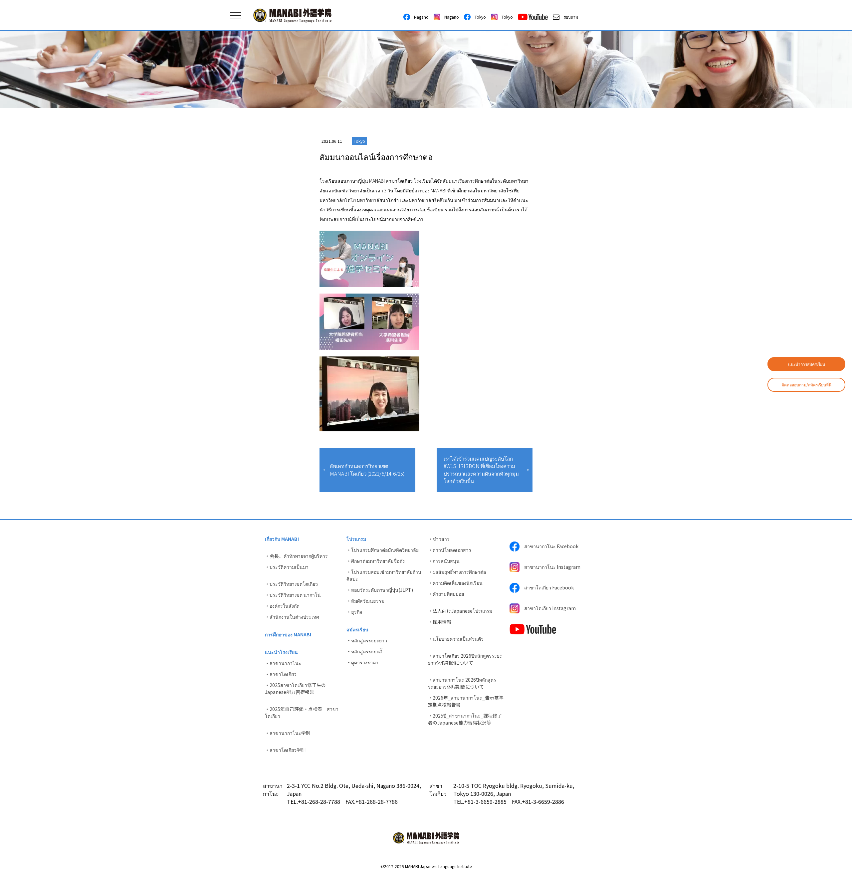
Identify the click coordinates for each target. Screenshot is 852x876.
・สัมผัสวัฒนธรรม (365, 600)
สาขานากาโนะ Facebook (549, 546)
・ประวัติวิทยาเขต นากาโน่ (293, 594)
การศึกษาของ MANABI (288, 634)
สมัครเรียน (357, 629)
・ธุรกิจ (354, 611)
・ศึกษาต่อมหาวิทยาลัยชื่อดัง (375, 560)
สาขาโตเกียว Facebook (547, 587)
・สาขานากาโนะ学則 (288, 733)
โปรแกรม (356, 539)
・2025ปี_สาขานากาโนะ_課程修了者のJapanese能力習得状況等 (465, 719)
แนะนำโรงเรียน (281, 652)
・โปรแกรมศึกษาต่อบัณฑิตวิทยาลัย (382, 550)
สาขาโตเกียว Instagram (548, 608)
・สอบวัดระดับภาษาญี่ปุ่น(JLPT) (379, 589)
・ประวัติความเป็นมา (287, 566)
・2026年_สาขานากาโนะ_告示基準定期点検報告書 (466, 701)
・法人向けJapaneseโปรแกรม (460, 610)
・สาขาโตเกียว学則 (285, 750)
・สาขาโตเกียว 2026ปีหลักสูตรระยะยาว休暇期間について (465, 659)
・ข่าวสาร (439, 539)
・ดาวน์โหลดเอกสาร (449, 550)
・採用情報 (439, 621)
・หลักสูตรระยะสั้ (364, 651)
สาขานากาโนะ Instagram (550, 566)
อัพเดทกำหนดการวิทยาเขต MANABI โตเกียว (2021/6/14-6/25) (367, 469)
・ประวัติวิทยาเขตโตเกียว (291, 583)
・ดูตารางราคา (362, 662)
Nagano (419, 17)
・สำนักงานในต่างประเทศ (292, 616)
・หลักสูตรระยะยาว (366, 640)
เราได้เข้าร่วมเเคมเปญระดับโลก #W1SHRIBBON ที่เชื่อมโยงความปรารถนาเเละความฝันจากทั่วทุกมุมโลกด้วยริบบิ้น (481, 470)
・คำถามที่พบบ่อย (446, 593)
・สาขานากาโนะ (283, 663)
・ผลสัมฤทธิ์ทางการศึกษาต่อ (457, 571)
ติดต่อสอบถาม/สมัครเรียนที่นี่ (806, 384)
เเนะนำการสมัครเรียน (806, 364)
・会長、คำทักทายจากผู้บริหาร (296, 555)
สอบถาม (568, 17)
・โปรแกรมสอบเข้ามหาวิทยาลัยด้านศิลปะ (383, 575)
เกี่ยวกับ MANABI (282, 539)
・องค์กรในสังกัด (282, 605)
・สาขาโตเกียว (281, 674)
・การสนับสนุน (444, 560)
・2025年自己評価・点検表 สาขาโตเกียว (301, 712)
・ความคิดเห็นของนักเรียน (455, 582)
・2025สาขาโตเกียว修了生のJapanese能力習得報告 (295, 688)
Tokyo (478, 17)
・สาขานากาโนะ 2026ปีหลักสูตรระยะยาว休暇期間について (462, 683)
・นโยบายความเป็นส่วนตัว (456, 638)
